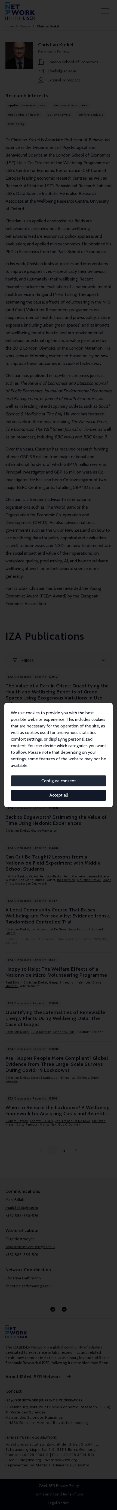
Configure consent (58, 780)
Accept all (58, 795)
